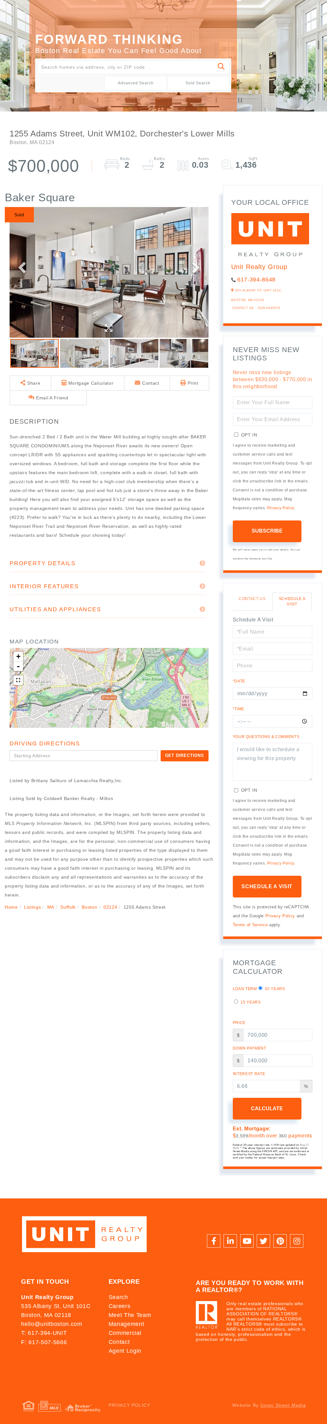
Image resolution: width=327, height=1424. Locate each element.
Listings (32, 907)
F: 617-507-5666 (44, 1342)
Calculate (267, 1108)
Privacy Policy (280, 508)
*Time (238, 709)
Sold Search (198, 83)
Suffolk (68, 907)
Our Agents (269, 308)
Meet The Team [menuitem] (130, 1315)
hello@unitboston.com (51, 1324)
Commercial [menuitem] (125, 1333)
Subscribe (267, 531)
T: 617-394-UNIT (44, 1333)
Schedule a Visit (292, 601)
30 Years (274, 989)
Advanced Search (136, 83)
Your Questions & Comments (266, 737)
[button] (221, 67)
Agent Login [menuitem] (125, 1351)
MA (50, 907)
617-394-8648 (256, 279)
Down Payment (249, 1048)
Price (239, 1022)
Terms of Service (250, 924)
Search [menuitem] (118, 1297)
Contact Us (243, 308)
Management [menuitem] (126, 1324)
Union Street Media (283, 1405)
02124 (110, 907)
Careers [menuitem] (120, 1306)
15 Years (250, 1002)
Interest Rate (249, 1074)
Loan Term (245, 989)
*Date (239, 681)
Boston (89, 907)
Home (11, 907)
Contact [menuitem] (119, 1342)
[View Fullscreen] (18, 680)
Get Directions (184, 755)
